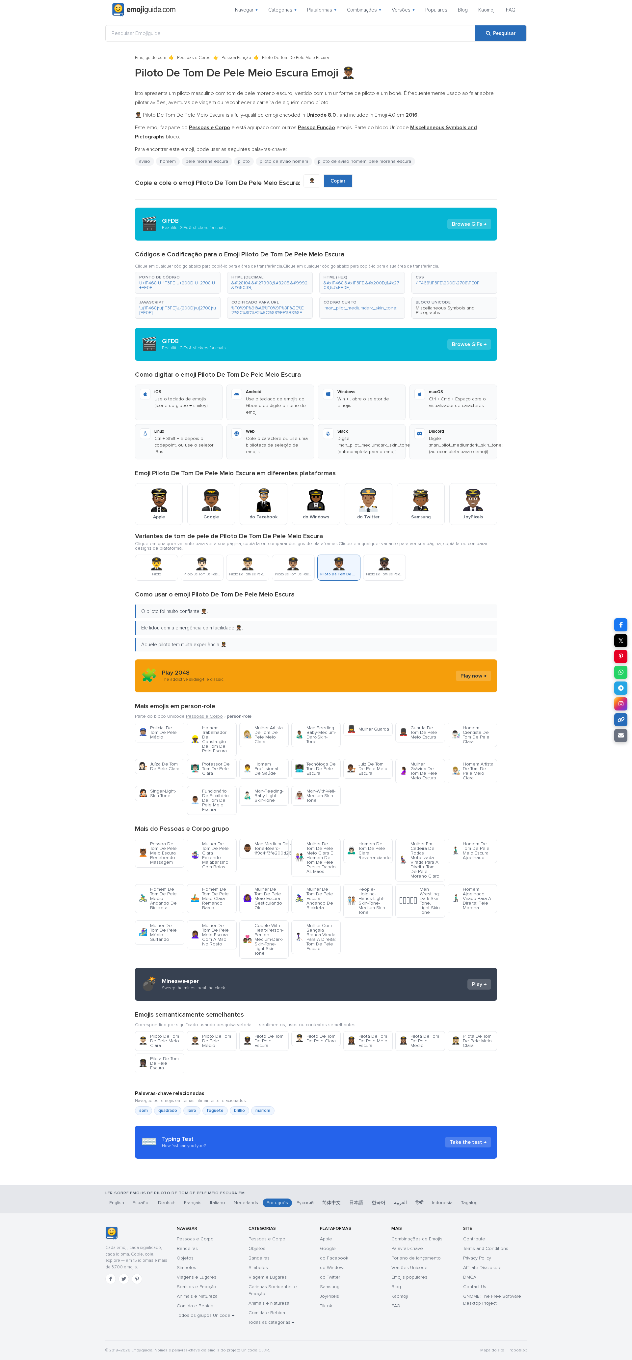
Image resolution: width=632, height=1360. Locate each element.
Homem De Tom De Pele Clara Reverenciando (369, 850)
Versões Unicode (409, 1267)
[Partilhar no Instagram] (620, 703)
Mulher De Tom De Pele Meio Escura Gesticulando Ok (262, 898)
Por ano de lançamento (416, 1258)
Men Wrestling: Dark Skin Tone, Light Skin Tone (419, 900)
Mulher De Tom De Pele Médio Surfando (158, 932)
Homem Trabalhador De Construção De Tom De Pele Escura (209, 739)
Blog (463, 10)
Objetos (185, 1258)
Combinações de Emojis (416, 1239)
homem (168, 161)
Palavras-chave (407, 1248)
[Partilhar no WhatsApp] (620, 672)
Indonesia (442, 1202)
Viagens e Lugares (196, 1277)
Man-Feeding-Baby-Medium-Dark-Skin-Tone (315, 734)
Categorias (282, 10)
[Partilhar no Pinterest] (620, 656)
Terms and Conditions (485, 1248)
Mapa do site (492, 1350)
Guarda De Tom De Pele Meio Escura (418, 732)
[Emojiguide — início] (111, 1233)
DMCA (469, 1277)
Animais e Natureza (197, 1296)
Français (192, 1202)
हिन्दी (419, 1202)
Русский (305, 1202)
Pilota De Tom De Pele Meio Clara (471, 1040)
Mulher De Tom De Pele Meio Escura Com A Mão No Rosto (210, 935)
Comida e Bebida (195, 1306)
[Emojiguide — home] (144, 9)
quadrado (167, 1110)
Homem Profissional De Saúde (260, 768)
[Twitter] (123, 1279)
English (116, 1202)
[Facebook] (110, 1279)
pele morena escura (207, 161)
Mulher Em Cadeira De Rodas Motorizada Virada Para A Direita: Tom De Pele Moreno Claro (419, 860)
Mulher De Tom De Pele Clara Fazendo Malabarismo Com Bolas (210, 855)
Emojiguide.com (150, 57)
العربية (400, 1202)
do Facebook (334, 1258)
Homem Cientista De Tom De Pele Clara (470, 734)
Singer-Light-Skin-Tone (157, 793)
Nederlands (246, 1202)
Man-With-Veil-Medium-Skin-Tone (315, 795)
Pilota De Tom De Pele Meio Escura (367, 1040)
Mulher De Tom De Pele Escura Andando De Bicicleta (314, 898)
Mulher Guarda (368, 729)
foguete (215, 1110)
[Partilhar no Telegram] (620, 688)
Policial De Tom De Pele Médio (158, 732)
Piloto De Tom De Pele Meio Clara (159, 1040)
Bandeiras (187, 1248)
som (143, 1110)
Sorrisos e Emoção (196, 1286)
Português (277, 1202)
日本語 (356, 1202)
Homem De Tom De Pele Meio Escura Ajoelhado (470, 850)
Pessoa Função (236, 57)
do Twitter (330, 1277)
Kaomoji (486, 10)
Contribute (474, 1239)
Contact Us (474, 1286)
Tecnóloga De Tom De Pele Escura (315, 768)
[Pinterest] (137, 1279)
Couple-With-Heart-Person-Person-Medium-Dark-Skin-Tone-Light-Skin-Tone (263, 939)
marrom (262, 1110)
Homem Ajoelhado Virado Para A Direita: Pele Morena (471, 898)
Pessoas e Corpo (194, 57)
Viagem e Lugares (268, 1277)
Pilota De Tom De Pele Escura (159, 1063)
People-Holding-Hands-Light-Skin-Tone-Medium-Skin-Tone (366, 900)
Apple (326, 1239)
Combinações (364, 10)
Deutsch (166, 1202)
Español (141, 1202)
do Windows (333, 1267)
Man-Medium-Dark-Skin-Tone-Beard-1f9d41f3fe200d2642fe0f (266, 848)
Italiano (217, 1202)
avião (144, 161)
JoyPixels (329, 1296)
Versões (403, 10)
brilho (239, 1110)
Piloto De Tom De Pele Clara (315, 1038)
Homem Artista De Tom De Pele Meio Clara (472, 771)
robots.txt (518, 1350)
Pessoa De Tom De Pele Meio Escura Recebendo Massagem (158, 853)
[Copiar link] (620, 719)
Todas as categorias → (271, 1322)
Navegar (246, 10)
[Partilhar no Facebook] (620, 624)
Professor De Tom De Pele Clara (210, 768)
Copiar (338, 181)
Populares (436, 10)
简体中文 (331, 1202)
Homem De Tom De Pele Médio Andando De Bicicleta (158, 898)
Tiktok (326, 1306)
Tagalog (469, 1202)
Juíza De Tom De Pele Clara (159, 766)
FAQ (510, 10)
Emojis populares (409, 1277)
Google (328, 1248)
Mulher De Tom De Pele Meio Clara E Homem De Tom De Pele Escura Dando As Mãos (315, 857)
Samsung (329, 1286)
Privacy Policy (477, 1258)
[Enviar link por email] (620, 735)
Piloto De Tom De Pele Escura (263, 1040)
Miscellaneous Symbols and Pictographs (445, 310)
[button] (178, 283)
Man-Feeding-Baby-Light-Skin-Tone (263, 795)
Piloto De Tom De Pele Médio (211, 1040)
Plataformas (321, 10)
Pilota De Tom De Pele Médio (419, 1040)
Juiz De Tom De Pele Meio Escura (367, 768)
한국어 (378, 1202)
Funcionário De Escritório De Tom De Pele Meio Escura (210, 800)
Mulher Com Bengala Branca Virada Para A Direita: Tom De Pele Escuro (315, 937)
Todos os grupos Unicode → (205, 1315)
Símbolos (186, 1267)
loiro (192, 1110)
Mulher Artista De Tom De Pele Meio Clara (263, 734)
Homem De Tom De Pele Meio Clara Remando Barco (210, 898)
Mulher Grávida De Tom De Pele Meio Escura (418, 771)
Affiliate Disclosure (482, 1267)
